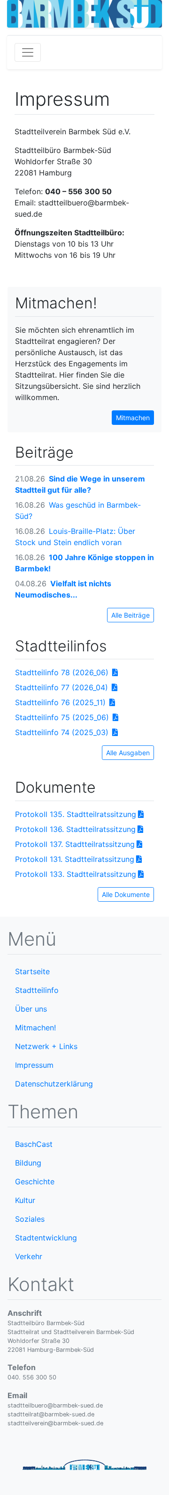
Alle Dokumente (126, 894)
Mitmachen (133, 418)
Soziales (30, 1219)
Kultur (25, 1200)
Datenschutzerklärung (54, 1083)
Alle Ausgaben (128, 753)
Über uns (31, 1009)
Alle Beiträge (130, 615)
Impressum (34, 1065)
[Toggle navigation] (28, 52)
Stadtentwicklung (46, 1237)
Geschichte (34, 1181)
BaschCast (34, 1144)
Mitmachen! (35, 1027)
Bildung (28, 1162)
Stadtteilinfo (37, 990)
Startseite (32, 971)
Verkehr (28, 1256)
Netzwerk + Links (46, 1046)
